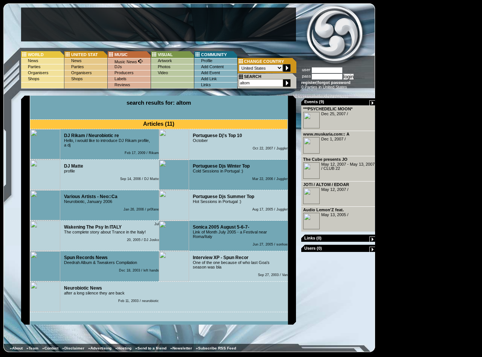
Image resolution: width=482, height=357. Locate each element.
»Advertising (99, 348)
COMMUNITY (214, 54)
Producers (124, 72)
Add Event (210, 72)
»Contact (50, 348)
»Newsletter (181, 348)
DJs (118, 66)
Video (163, 72)
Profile (206, 60)
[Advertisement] (158, 24)
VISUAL (165, 54)
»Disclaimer (73, 348)
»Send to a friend (150, 348)
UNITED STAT (84, 54)
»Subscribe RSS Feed (216, 348)
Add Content (212, 66)
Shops (34, 78)
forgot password (334, 82)
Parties (34, 66)
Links (206, 84)
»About (16, 348)
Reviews (122, 84)
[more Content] (372, 104)
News (33, 60)
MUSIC (121, 54)
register (308, 82)
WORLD (36, 54)
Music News (126, 62)
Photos (164, 66)
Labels (120, 78)
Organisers (38, 72)
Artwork (165, 60)
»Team (32, 348)
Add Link (209, 78)
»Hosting (123, 348)
